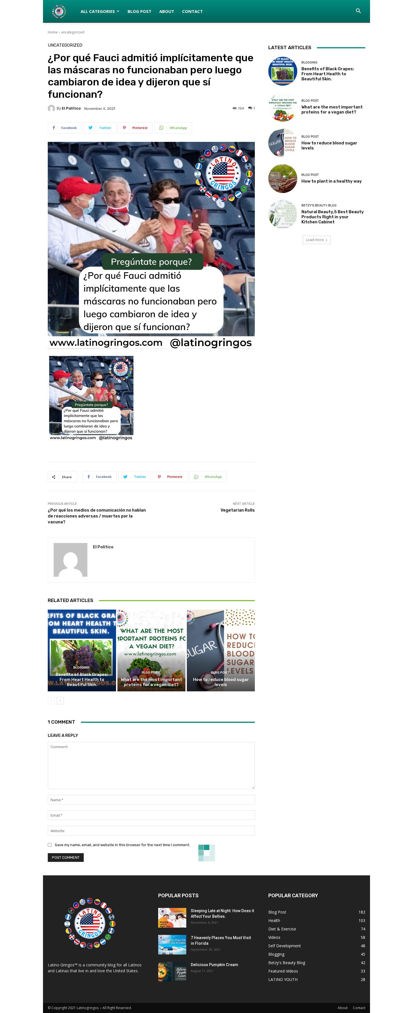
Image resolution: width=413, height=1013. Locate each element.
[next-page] (60, 700)
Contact (192, 11)
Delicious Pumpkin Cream (214, 964)
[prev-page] (51, 700)
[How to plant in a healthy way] (282, 178)
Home (53, 32)
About (166, 11)
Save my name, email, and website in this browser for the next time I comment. (122, 845)
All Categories (98, 11)
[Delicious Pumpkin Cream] (172, 972)
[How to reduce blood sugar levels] (221, 650)
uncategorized (72, 32)
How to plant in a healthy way (331, 181)
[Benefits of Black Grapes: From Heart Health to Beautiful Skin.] (82, 650)
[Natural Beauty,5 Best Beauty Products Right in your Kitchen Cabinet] (282, 214)
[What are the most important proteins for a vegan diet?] (151, 650)
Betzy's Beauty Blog (319, 205)
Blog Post (139, 11)
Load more (315, 239)
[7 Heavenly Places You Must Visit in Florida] (172, 945)
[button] (358, 11)
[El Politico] (52, 108)
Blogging (81, 667)
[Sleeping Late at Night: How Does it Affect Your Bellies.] (172, 918)
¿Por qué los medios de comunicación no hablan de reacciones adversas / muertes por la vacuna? (97, 516)
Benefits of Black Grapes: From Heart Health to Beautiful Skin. (82, 679)
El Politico (71, 108)
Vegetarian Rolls (238, 510)
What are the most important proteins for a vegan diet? (151, 682)
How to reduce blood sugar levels (221, 682)
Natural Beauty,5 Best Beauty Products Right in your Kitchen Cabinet (332, 216)
